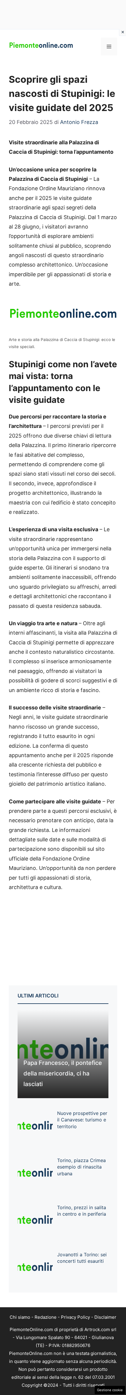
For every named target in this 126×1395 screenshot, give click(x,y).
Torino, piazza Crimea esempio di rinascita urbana (81, 1166)
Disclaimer (105, 1317)
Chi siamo (20, 1317)
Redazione (46, 1317)
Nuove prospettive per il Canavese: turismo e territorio (82, 1119)
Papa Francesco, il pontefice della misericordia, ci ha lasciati (62, 1073)
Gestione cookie (110, 1390)
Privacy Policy (75, 1317)
